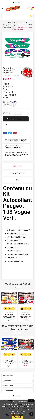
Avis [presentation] (17, 180)
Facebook (5, 133)
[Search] (31, 16)
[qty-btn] (20, 112)
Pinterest (15, 133)
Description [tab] (17, 166)
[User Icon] (28, 8)
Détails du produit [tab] (17, 173)
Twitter (10, 133)
